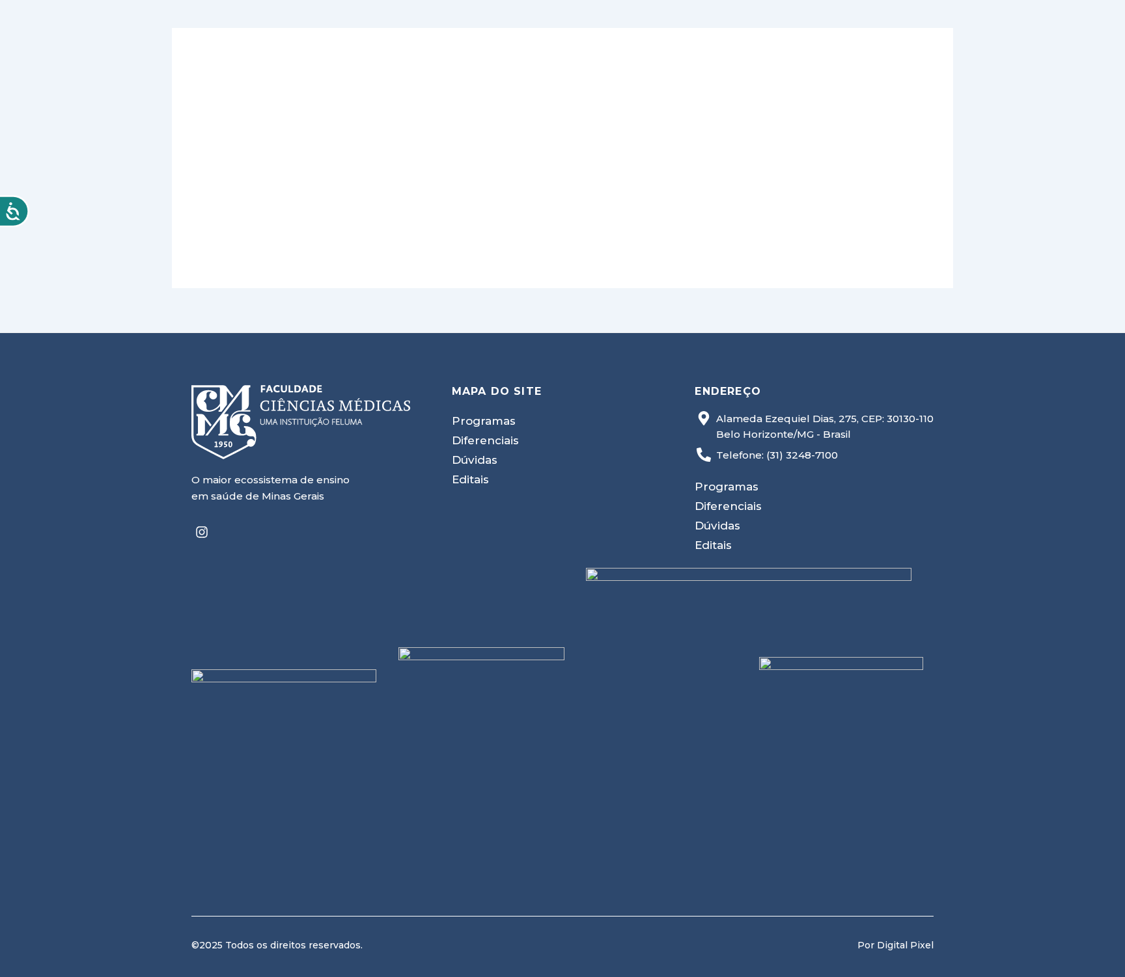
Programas (484, 420)
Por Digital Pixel (895, 945)
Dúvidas (474, 459)
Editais (470, 479)
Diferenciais (485, 440)
